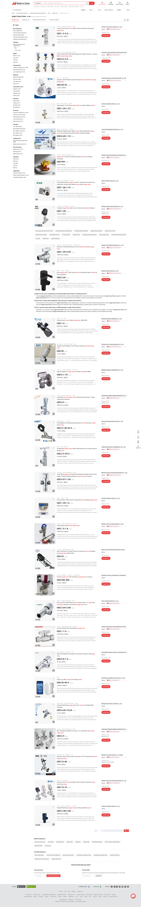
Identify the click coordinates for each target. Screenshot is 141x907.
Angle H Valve (76, 234)
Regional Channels (98, 894)
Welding (16, 93)
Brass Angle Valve (39, 855)
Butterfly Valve (38, 845)
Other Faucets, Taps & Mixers (112, 842)
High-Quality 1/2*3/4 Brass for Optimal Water (76, 105)
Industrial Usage (19, 173)
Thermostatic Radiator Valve (84, 855)
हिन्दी (90, 896)
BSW (15, 167)
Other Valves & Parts (40, 842)
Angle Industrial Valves (96, 231)
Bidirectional (17, 153)
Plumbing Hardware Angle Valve (64, 231)
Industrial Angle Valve (68, 855)
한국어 (81, 896)
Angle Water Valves (54, 234)
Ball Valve (78, 842)
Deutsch (65, 896)
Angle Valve (43, 6)
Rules (128, 10)
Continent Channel (81, 894)
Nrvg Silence (17, 135)
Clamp (16, 95)
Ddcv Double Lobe (19, 128)
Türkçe (99, 896)
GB (15, 165)
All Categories (17, 10)
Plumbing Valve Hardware (81, 231)
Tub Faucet (48, 845)
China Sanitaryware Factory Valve (44, 231)
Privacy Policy (78, 899)
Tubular (16, 103)
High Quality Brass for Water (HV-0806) (74, 371)
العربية (76, 896)
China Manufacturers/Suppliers (49, 894)
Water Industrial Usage (21, 175)
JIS (15, 163)
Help (99, 10)
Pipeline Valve (64, 6)
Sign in (127, 4)
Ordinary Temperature (20, 67)
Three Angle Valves (104, 234)
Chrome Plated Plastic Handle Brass (71, 628)
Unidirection (18, 149)
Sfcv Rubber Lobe (19, 131)
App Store (21, 886)
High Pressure (18, 121)
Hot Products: (37, 6)
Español (35, 896)
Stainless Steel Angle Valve (100, 855)
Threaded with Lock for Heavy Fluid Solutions (76, 208)
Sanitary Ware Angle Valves (89, 234)
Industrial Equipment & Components (19, 45)
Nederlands (71, 896)
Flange (16, 89)
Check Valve (70, 842)
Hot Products (28, 894)
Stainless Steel (18, 77)
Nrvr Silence (17, 126)
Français (47, 896)
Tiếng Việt (105, 896)
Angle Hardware (55, 238)
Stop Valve (57, 6)
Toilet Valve (45, 238)
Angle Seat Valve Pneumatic (42, 859)
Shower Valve (50, 6)
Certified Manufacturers (39, 20)
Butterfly (16, 107)
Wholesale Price (71, 894)
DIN (15, 161)
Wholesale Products (61, 894)
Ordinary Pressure (19, 114)
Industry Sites (89, 894)
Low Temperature (19, 72)
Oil (15, 60)
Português (41, 896)
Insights (113, 894)
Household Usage (19, 177)
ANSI (16, 159)
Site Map (74, 891)
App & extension (109, 10)
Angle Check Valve (114, 855)
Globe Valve (86, 842)
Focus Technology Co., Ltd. (72, 901)
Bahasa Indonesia (113, 896)
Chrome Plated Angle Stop (53, 855)
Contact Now (106, 35)
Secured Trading (54, 20)
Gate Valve (51, 842)
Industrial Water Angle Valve (119, 234)
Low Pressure (18, 119)
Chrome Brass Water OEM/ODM (72, 320)
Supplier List (25, 20)
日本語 (85, 896)
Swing (16, 100)
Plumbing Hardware (97, 842)
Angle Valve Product (110, 231)
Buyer (90, 10)
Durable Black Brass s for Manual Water (74, 808)
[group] (45, 36)
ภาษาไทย (95, 896)
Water (16, 55)
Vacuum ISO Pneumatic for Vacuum (74, 577)
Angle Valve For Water (41, 234)
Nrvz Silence (17, 133)
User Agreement (63, 899)
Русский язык (53, 896)
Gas (15, 58)
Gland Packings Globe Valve (20, 141)
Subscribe (98, 876)
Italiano (60, 896)
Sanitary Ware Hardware (73, 6)
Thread (16, 91)
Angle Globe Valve (56, 859)
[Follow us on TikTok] (114, 886)
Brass (16, 83)
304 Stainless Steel (68, 525)
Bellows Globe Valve (19, 144)
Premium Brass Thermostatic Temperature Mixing (77, 500)
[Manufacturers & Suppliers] (21, 3)
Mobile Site (79, 891)
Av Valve (38, 238)
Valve (15, 48)
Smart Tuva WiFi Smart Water (69, 679)
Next (126, 830)
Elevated (16, 105)
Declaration (70, 899)
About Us (61, 891)
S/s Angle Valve (66, 234)
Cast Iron (17, 79)
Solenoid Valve (60, 842)
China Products (36, 894)
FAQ (65, 891)
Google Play (31, 886)
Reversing (17, 151)
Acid (15, 62)
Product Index (107, 894)
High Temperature (19, 69)
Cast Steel (17, 81)
